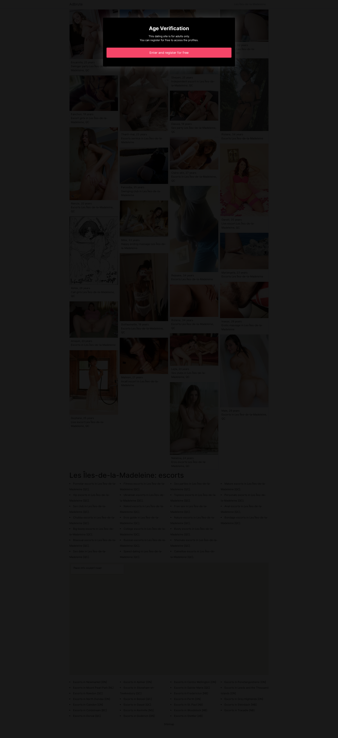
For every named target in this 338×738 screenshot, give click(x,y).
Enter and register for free (169, 52)
